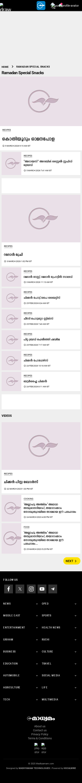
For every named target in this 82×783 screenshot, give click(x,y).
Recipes (6, 130)
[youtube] (42, 588)
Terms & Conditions (40, 738)
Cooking (28, 499)
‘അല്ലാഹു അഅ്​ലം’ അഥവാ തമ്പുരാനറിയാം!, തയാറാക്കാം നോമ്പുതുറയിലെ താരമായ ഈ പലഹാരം (50, 508)
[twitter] (20, 588)
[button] (5, 5)
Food (26, 527)
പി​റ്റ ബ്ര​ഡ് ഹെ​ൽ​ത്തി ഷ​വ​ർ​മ (42, 339)
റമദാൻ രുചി (13, 255)
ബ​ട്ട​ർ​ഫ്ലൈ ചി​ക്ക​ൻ (35, 381)
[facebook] (8, 588)
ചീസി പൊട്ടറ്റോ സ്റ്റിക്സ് (38, 319)
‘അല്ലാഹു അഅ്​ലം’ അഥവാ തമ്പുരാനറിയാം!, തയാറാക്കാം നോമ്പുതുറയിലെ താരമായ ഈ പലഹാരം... (44, 538)
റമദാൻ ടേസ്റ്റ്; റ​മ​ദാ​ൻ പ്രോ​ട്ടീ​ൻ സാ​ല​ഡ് (48, 277)
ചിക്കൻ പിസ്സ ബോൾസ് (21, 482)
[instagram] (31, 588)
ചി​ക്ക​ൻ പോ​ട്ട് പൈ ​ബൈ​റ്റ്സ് (42, 298)
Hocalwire (70, 768)
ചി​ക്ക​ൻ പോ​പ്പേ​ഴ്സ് (36, 360)
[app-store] (44, 748)
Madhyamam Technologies (34, 768)
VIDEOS (7, 416)
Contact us (40, 730)
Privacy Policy (39, 734)
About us (39, 726)
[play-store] (37, 748)
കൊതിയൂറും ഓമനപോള (28, 139)
